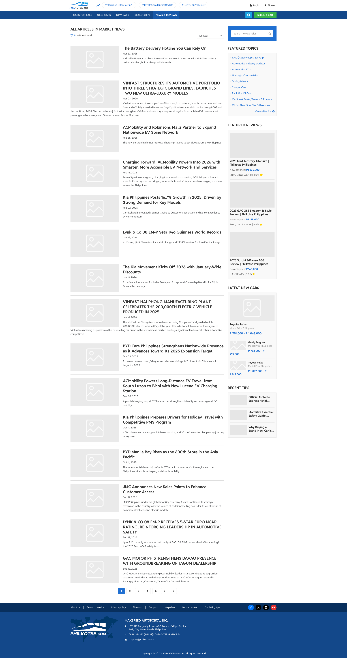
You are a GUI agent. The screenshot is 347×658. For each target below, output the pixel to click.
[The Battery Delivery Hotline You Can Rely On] (94, 59)
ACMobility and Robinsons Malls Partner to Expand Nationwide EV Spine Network (169, 130)
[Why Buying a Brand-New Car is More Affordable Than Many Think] (238, 430)
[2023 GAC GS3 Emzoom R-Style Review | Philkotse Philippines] (252, 195)
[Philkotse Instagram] (266, 607)
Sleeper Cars (239, 87)
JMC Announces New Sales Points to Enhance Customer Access (164, 489)
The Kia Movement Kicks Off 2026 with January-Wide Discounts (172, 269)
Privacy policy (118, 607)
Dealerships (142, 15)
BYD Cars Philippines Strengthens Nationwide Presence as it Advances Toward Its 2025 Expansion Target (173, 348)
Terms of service (95, 607)
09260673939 (162, 634)
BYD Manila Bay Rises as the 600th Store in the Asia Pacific (170, 454)
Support (153, 607)
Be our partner (190, 607)
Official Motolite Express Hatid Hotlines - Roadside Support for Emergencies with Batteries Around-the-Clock (261, 399)
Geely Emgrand (257, 342)
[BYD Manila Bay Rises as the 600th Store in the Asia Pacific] (94, 463)
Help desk (170, 607)
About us (75, 607)
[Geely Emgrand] (238, 345)
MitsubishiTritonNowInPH (120, 4)
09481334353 (136, 634)
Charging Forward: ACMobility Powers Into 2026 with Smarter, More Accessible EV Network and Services (171, 165)
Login (256, 5)
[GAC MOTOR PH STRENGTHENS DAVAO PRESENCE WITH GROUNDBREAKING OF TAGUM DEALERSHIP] (94, 569)
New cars (122, 15)
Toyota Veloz (255, 362)
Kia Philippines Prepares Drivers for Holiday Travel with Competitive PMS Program (173, 420)
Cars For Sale (82, 15)
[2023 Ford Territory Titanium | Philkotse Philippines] (252, 145)
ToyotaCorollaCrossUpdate (158, 4)
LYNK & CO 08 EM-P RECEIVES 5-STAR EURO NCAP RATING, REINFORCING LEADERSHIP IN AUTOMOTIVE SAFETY (172, 527)
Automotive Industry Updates (248, 63)
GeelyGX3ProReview (194, 4)
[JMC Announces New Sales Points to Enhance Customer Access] (94, 498)
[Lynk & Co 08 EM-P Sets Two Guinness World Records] (94, 243)
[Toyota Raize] (252, 308)
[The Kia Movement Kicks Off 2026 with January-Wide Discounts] (94, 278)
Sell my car (265, 15)
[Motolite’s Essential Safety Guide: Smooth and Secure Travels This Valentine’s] (238, 415)
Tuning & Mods (240, 81)
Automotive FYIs (241, 69)
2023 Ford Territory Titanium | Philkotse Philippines (249, 163)
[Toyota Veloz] (238, 365)
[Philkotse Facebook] (251, 607)
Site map (137, 607)
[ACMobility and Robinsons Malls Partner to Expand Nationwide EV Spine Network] (94, 138)
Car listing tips (212, 607)
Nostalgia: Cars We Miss (245, 75)
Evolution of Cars (241, 93)
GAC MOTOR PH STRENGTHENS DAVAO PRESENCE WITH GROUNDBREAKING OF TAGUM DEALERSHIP (169, 561)
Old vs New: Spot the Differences (251, 105)
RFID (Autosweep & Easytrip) (248, 57)
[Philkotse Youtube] (274, 607)
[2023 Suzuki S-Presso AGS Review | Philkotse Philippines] (252, 244)
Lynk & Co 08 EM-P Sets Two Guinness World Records (172, 232)
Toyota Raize (238, 324)
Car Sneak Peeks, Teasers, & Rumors (252, 99)
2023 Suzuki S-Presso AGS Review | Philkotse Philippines (249, 262)
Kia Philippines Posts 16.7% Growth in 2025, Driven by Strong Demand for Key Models (172, 200)
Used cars (104, 15)
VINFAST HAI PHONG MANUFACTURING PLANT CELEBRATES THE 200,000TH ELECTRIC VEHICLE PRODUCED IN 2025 (167, 306)
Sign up (271, 5)
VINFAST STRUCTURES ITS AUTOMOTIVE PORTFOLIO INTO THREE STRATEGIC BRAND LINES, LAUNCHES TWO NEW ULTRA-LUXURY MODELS (171, 88)
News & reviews (166, 15)
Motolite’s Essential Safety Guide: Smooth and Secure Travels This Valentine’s (261, 414)
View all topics (263, 111)
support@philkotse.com (141, 639)
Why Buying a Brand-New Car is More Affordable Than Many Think (260, 429)
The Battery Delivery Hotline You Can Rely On (165, 48)
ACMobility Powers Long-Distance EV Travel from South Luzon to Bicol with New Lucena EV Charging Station (170, 385)
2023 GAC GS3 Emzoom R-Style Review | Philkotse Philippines (251, 212)
